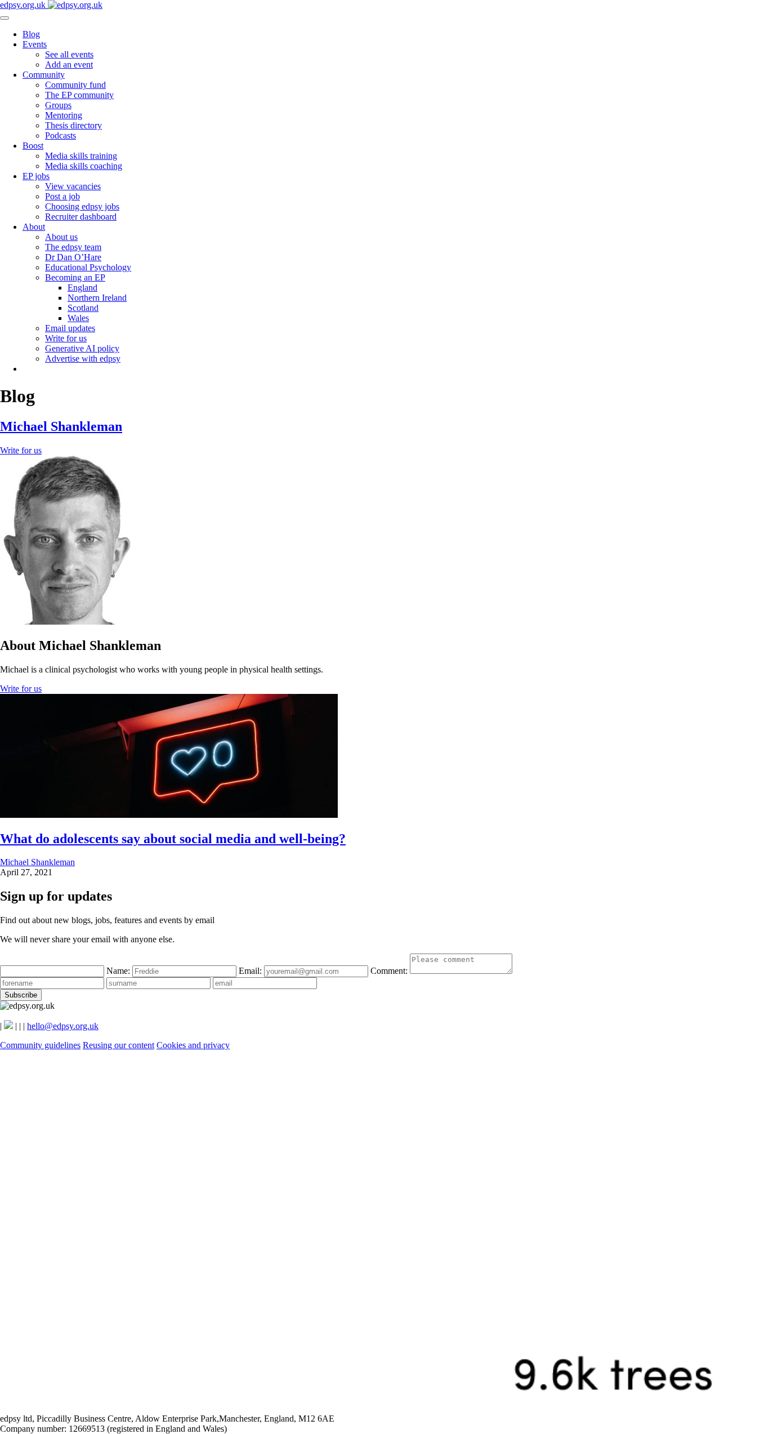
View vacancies (73, 186)
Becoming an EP (75, 277)
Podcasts (60, 135)
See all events (69, 54)
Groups (58, 105)
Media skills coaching (83, 166)
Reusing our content (118, 1045)
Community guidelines (40, 1045)
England (82, 287)
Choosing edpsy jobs (82, 206)
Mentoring (63, 115)
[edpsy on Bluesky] (8, 1026)
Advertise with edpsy (82, 358)
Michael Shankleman (61, 426)
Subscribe (21, 995)
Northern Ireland (97, 297)
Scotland (83, 308)
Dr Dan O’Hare (73, 257)
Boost (33, 145)
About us (61, 237)
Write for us (66, 338)
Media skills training (81, 156)
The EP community (79, 95)
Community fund (75, 85)
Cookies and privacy (193, 1045)
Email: (251, 971)
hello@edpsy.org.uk (63, 1026)
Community (44, 74)
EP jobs (36, 176)
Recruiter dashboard (81, 216)
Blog (31, 34)
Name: (119, 971)
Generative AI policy (82, 348)
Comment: (390, 971)
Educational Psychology (88, 267)
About (34, 226)
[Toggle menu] (4, 18)
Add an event (69, 64)
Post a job (62, 196)
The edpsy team (73, 247)
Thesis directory (73, 125)
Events (35, 44)
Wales (78, 318)
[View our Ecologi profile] (384, 1408)
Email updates (70, 328)
